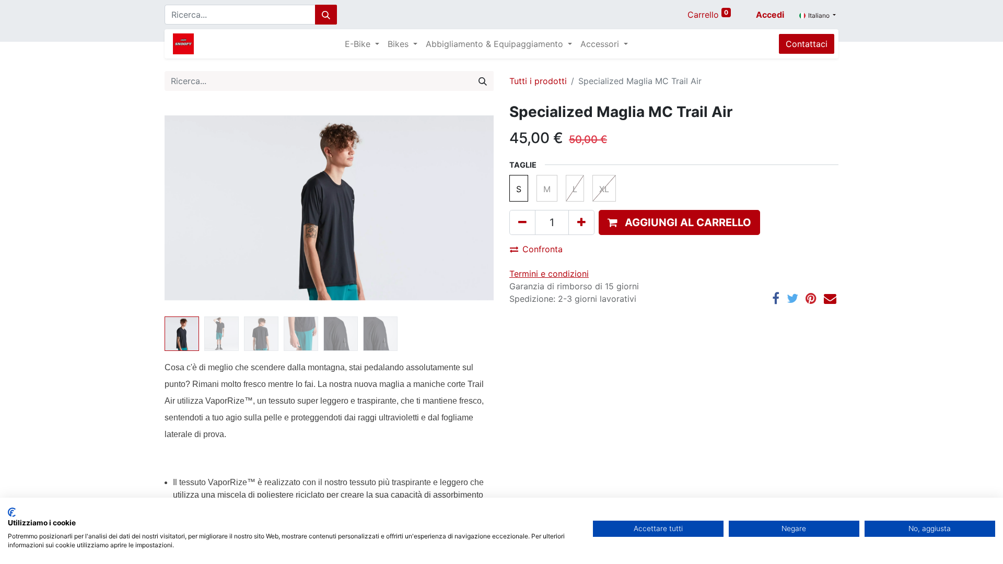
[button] (189, 208)
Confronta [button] (542, 249)
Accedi (770, 14)
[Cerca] (326, 15)
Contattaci (806, 44)
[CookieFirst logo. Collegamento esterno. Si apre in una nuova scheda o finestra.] (12, 512)
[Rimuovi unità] (522, 222)
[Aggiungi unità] (581, 222)
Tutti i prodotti (538, 81)
